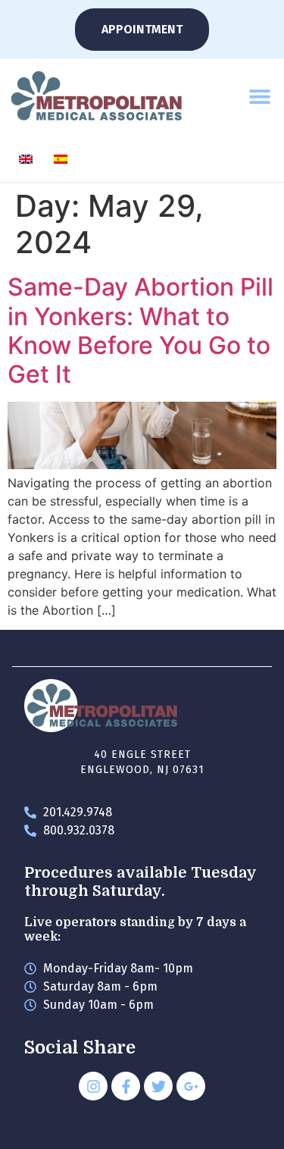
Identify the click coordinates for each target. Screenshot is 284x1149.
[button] (259, 97)
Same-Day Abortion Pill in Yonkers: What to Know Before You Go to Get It (140, 330)
